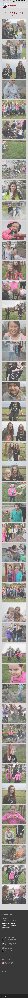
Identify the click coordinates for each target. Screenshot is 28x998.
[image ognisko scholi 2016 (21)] (14, 432)
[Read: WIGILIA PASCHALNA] (3, 951)
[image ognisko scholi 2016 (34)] (14, 694)
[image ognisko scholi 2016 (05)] (14, 110)
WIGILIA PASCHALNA (9, 950)
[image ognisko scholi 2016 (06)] (14, 130)
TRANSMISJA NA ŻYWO (9, 962)
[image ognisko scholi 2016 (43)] (14, 875)
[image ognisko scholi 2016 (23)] (14, 472)
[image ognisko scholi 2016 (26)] (14, 533)
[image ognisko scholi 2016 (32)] (14, 653)
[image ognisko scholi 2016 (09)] (14, 190)
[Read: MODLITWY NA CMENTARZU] (3, 940)
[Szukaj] (22, 5)
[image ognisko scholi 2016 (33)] (14, 674)
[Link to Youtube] (25, 996)
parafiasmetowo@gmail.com (11, 923)
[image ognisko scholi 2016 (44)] (14, 895)
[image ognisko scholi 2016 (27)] (14, 553)
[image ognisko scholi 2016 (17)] (14, 351)
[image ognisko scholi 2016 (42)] (14, 855)
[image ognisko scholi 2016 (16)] (14, 331)
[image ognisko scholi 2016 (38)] (14, 774)
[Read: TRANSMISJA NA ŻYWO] (3, 963)
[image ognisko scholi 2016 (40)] (14, 815)
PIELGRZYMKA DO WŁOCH (10, 943)
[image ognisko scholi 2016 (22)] (14, 452)
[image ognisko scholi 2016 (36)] (14, 734)
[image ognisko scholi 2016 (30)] (14, 613)
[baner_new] (11, 5)
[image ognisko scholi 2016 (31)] (14, 633)
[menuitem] (22, 5)
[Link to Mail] (23, 996)
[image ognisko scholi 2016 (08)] (14, 170)
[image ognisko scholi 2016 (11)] (14, 231)
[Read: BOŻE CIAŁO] (3, 947)
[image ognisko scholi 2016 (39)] (14, 794)
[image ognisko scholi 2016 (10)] (14, 211)
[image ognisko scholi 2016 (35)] (14, 714)
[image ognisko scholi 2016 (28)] (14, 573)
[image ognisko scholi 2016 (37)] (14, 754)
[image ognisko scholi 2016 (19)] (14, 392)
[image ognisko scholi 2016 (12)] (14, 251)
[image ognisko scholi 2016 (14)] (14, 291)
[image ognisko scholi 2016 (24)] (14, 492)
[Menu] (25, 5)
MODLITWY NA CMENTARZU (10, 939)
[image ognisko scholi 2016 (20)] (14, 412)
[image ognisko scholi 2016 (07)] (14, 150)
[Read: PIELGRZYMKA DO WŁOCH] (3, 944)
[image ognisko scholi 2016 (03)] (14, 70)
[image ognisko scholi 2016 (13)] (14, 271)
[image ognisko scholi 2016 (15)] (14, 311)
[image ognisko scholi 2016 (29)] (14, 593)
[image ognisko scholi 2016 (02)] (14, 50)
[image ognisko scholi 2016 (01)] (14, 29)
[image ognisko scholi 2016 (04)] (14, 90)
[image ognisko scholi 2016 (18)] (14, 372)
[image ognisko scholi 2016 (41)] (14, 835)
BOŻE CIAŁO (7, 946)
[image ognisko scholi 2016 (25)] (14, 513)
